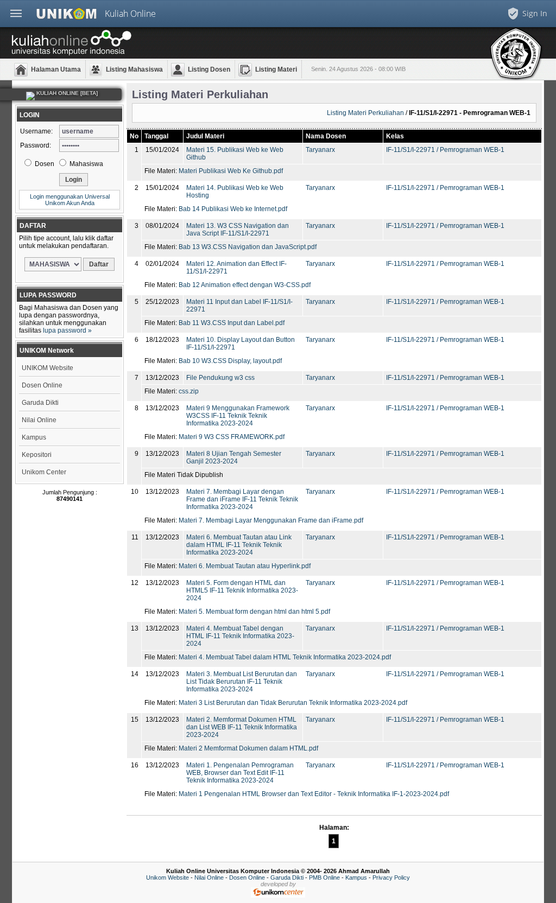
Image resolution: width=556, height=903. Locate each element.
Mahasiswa (85, 164)
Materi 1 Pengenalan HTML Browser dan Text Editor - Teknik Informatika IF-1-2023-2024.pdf (314, 794)
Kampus (34, 437)
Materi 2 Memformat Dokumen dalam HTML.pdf (248, 748)
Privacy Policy (391, 877)
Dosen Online (42, 385)
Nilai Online (39, 420)
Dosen (43, 164)
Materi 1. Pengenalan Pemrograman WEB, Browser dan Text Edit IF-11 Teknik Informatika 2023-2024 (240, 772)
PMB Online (324, 877)
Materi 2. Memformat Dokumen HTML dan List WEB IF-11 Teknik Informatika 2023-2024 (241, 727)
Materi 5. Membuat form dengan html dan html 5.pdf (254, 611)
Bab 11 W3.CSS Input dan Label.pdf (232, 323)
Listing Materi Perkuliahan (365, 113)
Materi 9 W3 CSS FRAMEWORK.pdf (232, 437)
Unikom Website (167, 877)
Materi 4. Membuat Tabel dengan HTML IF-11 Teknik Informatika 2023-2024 (240, 636)
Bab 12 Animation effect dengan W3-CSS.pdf (245, 285)
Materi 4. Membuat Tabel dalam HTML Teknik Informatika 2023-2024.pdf (285, 657)
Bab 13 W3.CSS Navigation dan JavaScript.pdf (248, 247)
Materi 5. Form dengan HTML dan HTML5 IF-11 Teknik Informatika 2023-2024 (242, 590)
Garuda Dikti (40, 402)
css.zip (189, 391)
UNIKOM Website (47, 368)
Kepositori (37, 455)
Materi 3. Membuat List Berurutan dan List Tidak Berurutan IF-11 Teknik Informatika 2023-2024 (241, 681)
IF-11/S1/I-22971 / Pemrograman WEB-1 (445, 150)
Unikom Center (44, 472)
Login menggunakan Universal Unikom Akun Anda (70, 199)
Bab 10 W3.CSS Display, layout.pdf (230, 361)
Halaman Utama (56, 69)
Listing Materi (276, 69)
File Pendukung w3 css (220, 377)
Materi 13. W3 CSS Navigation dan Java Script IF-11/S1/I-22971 (237, 229)
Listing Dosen (209, 69)
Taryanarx (320, 150)
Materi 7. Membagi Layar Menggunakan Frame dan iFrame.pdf (271, 520)
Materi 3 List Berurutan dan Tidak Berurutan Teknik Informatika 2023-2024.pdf (293, 703)
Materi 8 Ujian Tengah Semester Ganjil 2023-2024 (233, 457)
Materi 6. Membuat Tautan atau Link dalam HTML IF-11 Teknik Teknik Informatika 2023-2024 (239, 544)
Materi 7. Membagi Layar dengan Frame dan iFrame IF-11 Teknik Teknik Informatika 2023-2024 (242, 499)
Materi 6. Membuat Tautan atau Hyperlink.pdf (245, 566)
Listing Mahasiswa (134, 69)
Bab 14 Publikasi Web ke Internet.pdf (233, 209)
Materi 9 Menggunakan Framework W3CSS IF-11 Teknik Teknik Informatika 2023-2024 (237, 415)
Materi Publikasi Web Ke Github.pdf (231, 171)
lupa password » (67, 330)
